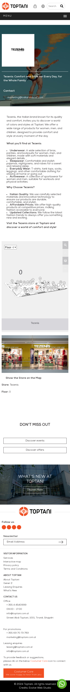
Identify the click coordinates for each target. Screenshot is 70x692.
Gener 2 (7, 583)
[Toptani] (17, 6)
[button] (35, 441)
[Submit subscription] (60, 542)
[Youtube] (19, 527)
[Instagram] (9, 527)
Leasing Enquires (12, 587)
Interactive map (12, 562)
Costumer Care (39, 661)
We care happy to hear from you (24, 675)
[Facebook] (4, 527)
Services (8, 558)
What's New (10, 590)
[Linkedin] (14, 527)
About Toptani (11, 580)
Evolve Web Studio (40, 688)
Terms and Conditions (15, 569)
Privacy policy (11, 565)
